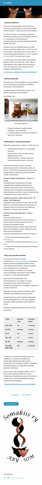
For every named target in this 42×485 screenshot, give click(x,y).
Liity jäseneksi (26, 394)
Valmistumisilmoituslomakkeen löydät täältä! (20, 384)
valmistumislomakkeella (21, 261)
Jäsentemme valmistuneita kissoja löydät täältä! (20, 72)
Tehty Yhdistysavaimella (17, 478)
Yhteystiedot (15, 394)
